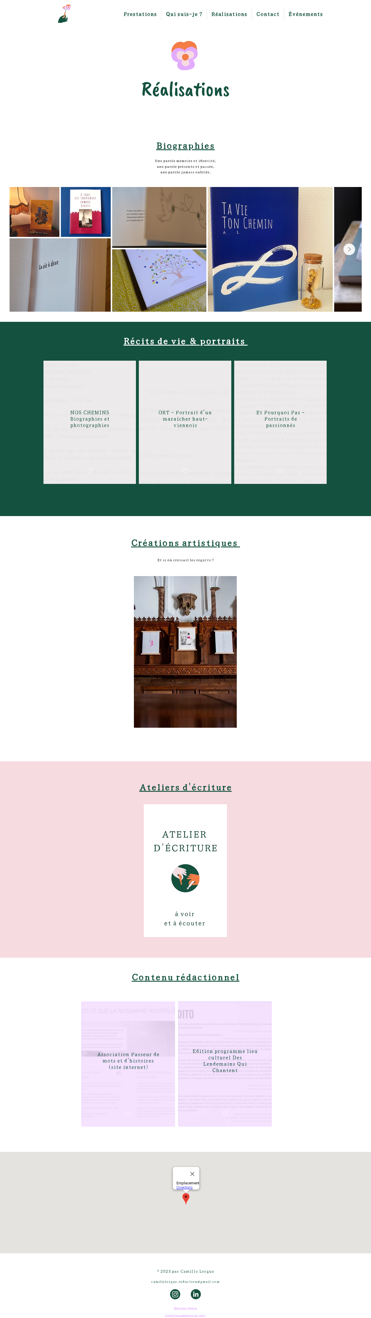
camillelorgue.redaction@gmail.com (185, 1281)
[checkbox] (90, 471)
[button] (140, 13)
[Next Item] (349, 249)
